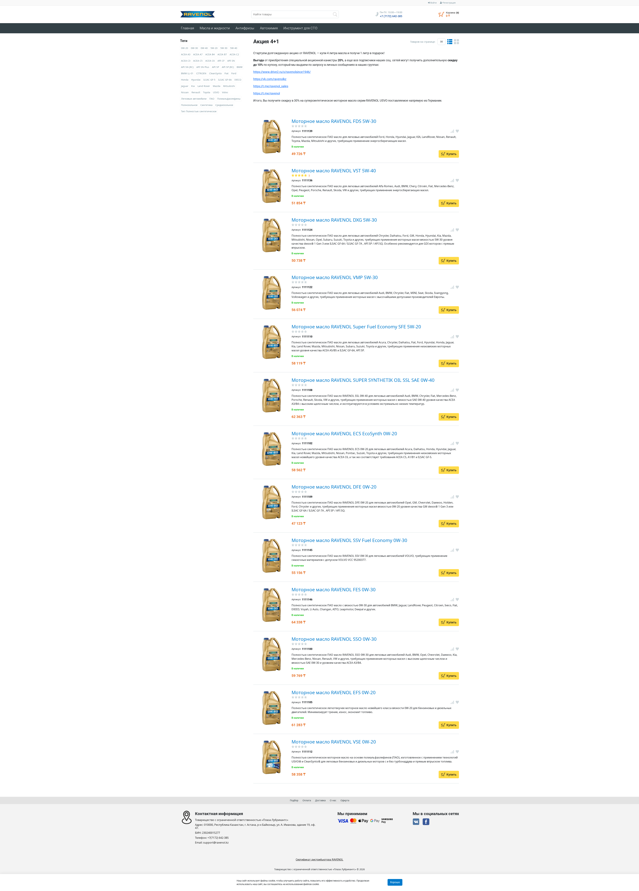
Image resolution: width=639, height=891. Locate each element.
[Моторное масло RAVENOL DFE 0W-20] (271, 502)
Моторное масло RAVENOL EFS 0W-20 (334, 692)
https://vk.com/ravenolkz (269, 79)
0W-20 (184, 48)
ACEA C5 (198, 60)
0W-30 (194, 48)
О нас (333, 800)
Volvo (225, 92)
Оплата (307, 800)
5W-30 (223, 48)
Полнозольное (189, 105)
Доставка (320, 800)
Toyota (206, 92)
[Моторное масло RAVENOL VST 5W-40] (271, 186)
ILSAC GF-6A (225, 79)
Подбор (294, 800)
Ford (233, 73)
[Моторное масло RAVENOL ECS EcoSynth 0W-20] (271, 449)
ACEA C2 (234, 54)
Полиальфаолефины (228, 98)
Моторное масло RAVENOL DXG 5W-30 (334, 220)
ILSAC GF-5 (209, 79)
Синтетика (206, 105)
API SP (215, 67)
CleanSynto (215, 73)
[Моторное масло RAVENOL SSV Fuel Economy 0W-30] (271, 555)
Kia (193, 86)
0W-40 (204, 48)
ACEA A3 (185, 54)
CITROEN (201, 73)
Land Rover (204, 86)
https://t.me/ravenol (266, 93)
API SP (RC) (228, 67)
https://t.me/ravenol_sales (270, 86)
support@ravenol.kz (216, 842)
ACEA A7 (198, 54)
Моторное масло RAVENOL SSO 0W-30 (334, 639)
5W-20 (214, 48)
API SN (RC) (187, 67)
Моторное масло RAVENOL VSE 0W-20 (334, 741)
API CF (220, 60)
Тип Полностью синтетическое (198, 111)
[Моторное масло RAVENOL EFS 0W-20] (271, 708)
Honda (184, 79)
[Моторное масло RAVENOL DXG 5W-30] (271, 235)
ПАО (211, 98)
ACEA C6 (210, 60)
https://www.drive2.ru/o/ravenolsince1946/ (282, 72)
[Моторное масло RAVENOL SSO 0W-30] (271, 654)
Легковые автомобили (194, 98)
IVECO (237, 79)
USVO (216, 92)
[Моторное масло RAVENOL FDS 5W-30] (271, 136)
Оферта (344, 800)
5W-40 (233, 48)
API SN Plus (202, 67)
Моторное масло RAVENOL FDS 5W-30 (334, 121)
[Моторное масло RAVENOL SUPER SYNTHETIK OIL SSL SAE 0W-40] (271, 395)
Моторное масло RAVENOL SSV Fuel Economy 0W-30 (349, 540)
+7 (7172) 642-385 (391, 16)
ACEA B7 (222, 54)
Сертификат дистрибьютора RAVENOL (319, 859)
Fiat (226, 73)
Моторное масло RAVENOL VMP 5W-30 (335, 277)
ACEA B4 (210, 54)
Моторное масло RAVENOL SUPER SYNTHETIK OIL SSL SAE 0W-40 (363, 380)
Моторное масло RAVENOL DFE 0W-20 (334, 487)
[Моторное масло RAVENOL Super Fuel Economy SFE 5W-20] (271, 342)
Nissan (185, 92)
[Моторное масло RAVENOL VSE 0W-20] (271, 757)
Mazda (216, 86)
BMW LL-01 (187, 73)
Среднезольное (224, 105)
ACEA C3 (185, 60)
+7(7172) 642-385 (218, 837)
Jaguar (184, 86)
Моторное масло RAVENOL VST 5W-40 (334, 170)
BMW (239, 67)
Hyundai (196, 79)
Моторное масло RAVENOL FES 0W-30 (334, 589)
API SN (231, 60)
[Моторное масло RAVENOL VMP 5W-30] (271, 293)
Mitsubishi (229, 86)
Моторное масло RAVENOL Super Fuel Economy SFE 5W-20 (356, 326)
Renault (196, 92)
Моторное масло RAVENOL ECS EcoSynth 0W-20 (344, 433)
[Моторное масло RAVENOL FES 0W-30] (271, 605)
